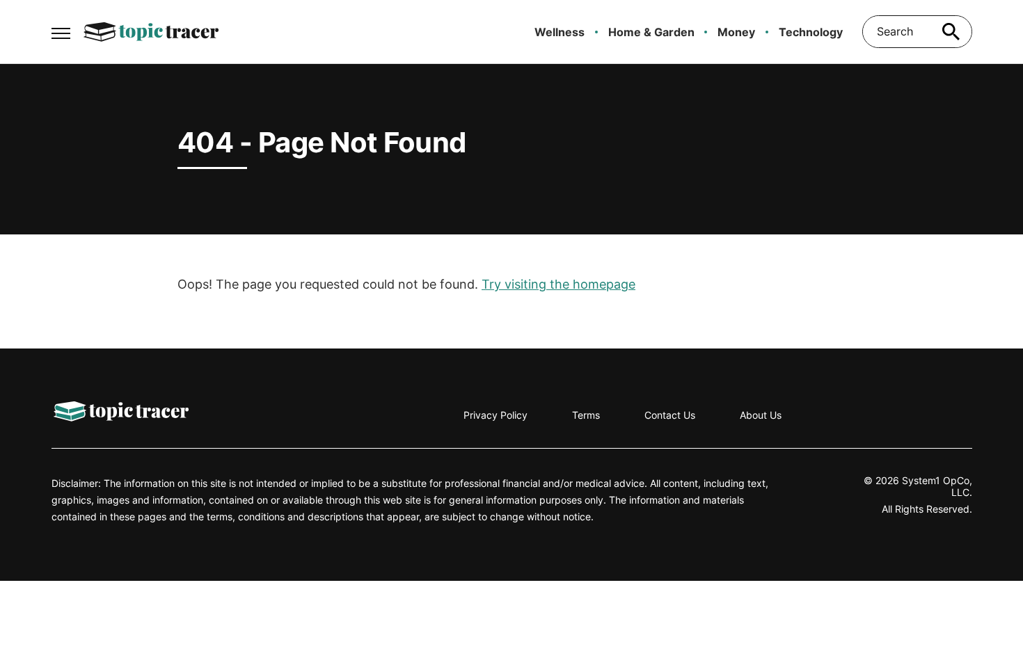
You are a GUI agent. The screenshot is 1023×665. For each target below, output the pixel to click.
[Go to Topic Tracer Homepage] (151, 32)
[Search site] (951, 31)
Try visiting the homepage (558, 284)
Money (736, 32)
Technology (811, 32)
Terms (586, 415)
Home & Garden (651, 32)
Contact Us (669, 415)
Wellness (559, 32)
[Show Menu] (60, 30)
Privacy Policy (495, 415)
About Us (761, 415)
